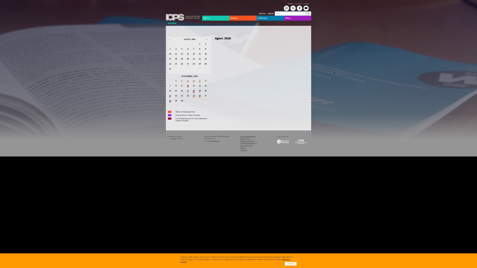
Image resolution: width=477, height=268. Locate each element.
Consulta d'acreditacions (248, 143)
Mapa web (243, 150)
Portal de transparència (248, 136)
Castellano (298, 4)
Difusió (288, 18)
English (306, 4)
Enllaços (243, 148)
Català (290, 4)
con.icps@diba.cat (213, 141)
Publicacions (262, 18)
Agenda (271, 13)
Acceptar (290, 264)
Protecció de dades (246, 146)
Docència (234, 18)
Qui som (262, 13)
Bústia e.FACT (245, 139)
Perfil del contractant (247, 141)
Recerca (206, 18)
